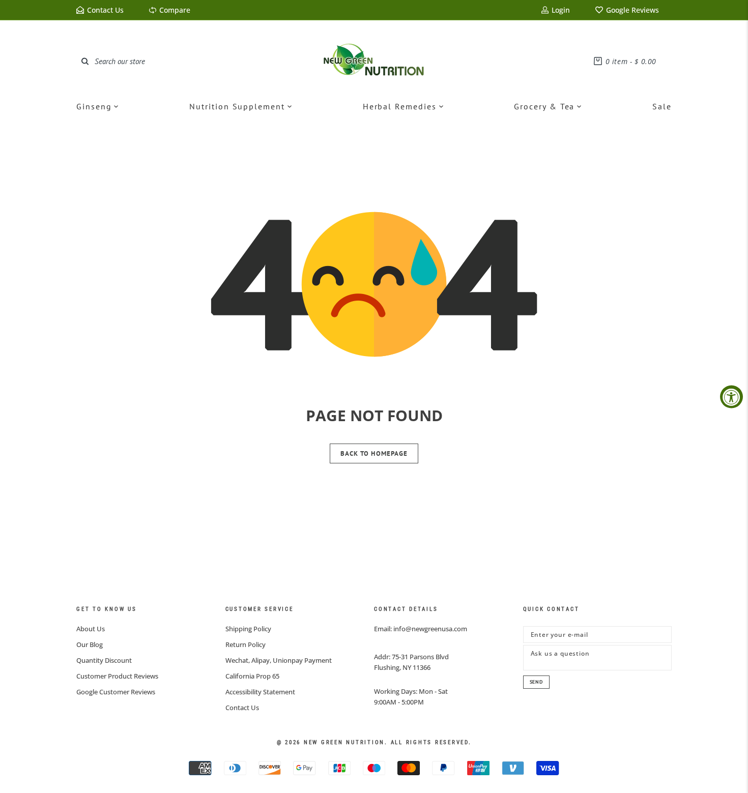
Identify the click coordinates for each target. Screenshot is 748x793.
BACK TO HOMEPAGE (374, 453)
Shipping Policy (248, 628)
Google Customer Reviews (115, 691)
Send (536, 682)
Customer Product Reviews (117, 676)
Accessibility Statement (260, 691)
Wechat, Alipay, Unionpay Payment (278, 660)
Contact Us (242, 707)
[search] (85, 61)
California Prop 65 (252, 676)
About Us (90, 628)
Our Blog (89, 644)
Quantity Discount (104, 660)
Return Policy (245, 644)
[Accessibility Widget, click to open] (731, 396)
